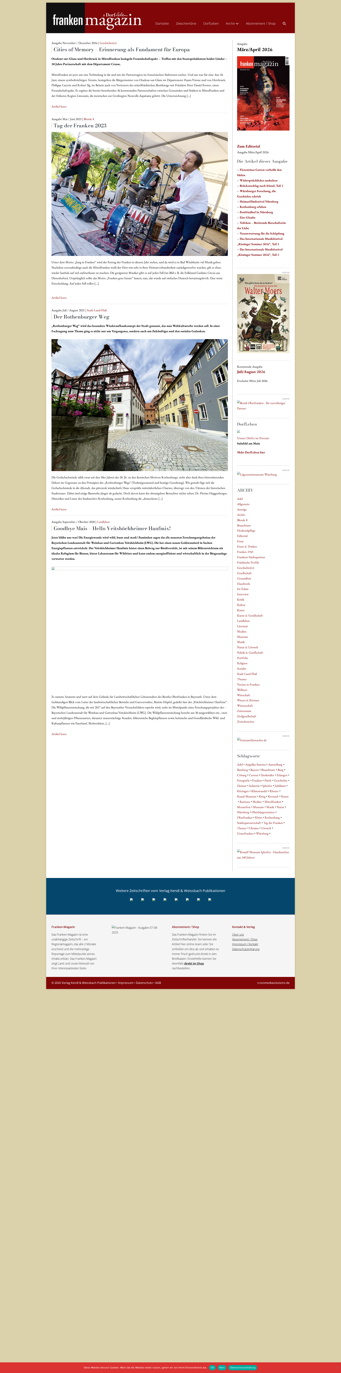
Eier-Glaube (247, 217)
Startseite (162, 23)
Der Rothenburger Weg (81, 317)
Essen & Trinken (247, 546)
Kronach (273, 796)
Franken (257, 780)
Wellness (242, 690)
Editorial (242, 536)
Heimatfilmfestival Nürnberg (259, 201)
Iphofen (267, 786)
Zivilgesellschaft (246, 716)
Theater (242, 679)
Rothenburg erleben (253, 207)
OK (212, 1367)
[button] (284, 22)
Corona (253, 775)
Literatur (242, 626)
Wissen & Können (248, 700)
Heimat (241, 786)
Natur (280, 807)
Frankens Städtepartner (251, 557)
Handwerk (243, 584)
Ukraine (254, 828)
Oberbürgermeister (263, 812)
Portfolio (242, 658)
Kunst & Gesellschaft (250, 615)
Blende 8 (242, 520)
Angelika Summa (255, 764)
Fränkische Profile (248, 562)
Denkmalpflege (246, 530)
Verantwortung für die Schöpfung (262, 233)
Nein (222, 1367)
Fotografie (243, 780)
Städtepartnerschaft (249, 823)
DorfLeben (211, 23)
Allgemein (243, 504)
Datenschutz (144, 983)
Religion (242, 663)
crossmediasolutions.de (273, 983)
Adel (240, 499)
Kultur (241, 605)
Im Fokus (242, 589)
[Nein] (336, 1367)
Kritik (240, 599)
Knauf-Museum (246, 796)
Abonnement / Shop (261, 23)
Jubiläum (280, 786)
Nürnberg (243, 812)
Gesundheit (244, 578)
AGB (158, 983)
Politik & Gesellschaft (250, 652)
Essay (240, 541)
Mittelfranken (272, 802)
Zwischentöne (186, 23)
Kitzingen (243, 791)
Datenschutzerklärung (245, 949)
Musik (241, 642)
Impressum (125, 983)
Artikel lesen (59, 106)
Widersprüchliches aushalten (258, 180)
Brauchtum (244, 525)
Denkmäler (267, 775)
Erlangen (282, 775)
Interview (243, 594)
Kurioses (245, 802)
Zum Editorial (248, 146)
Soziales (241, 668)
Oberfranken (245, 817)
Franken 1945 (245, 552)
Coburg (242, 775)
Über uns (238, 934)
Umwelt (266, 828)
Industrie (254, 786)
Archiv (231, 23)
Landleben (243, 621)
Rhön (258, 817)
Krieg (262, 796)
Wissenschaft (245, 705)
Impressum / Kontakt (245, 944)
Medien (241, 631)
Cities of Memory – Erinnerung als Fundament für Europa (122, 49)
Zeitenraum (244, 711)
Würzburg (262, 833)
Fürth (267, 780)
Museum (242, 637)
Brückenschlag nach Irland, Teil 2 (261, 186)
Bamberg (242, 770)
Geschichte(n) (245, 568)
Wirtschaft (243, 695)
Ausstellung (275, 764)
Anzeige (242, 509)
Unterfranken (245, 833)
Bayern (254, 770)
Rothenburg (272, 817)
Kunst (241, 610)
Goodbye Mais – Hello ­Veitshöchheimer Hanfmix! (112, 528)
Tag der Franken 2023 (80, 125)
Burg (280, 770)
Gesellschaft (244, 573)
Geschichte (280, 780)
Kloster (274, 791)
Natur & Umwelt (247, 647)
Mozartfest (244, 807)
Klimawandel (259, 791)
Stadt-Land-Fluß (247, 674)
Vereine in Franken (248, 684)
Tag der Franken (273, 823)
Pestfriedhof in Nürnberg (256, 212)
